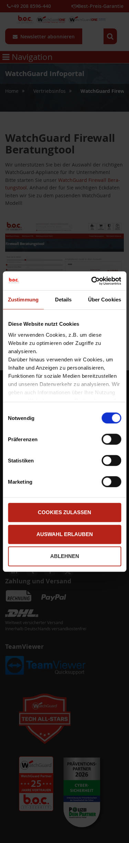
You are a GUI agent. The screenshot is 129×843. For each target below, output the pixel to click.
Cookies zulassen (64, 512)
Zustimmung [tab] (23, 299)
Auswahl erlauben (64, 534)
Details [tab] (63, 299)
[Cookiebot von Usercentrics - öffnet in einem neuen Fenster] (92, 280)
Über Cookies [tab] (104, 299)
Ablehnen (64, 556)
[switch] (111, 439)
